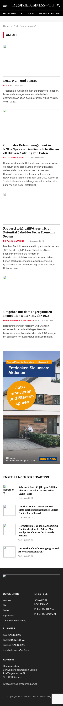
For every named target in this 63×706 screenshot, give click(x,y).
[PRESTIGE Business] (33, 5)
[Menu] (5, 5)
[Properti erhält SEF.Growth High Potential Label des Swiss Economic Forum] (31, 209)
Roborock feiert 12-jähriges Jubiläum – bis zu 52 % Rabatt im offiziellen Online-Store (38, 490)
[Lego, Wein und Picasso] (31, 61)
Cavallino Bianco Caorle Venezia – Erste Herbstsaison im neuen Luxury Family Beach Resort (38, 510)
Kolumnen (28, 13)
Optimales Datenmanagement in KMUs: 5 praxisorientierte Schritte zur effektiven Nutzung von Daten (31, 149)
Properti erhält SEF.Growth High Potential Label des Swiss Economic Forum (29, 232)
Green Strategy (50, 13)
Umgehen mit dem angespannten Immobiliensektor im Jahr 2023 (27, 314)
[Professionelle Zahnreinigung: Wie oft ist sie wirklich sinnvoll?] (9, 552)
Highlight (10, 13)
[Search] (58, 5)
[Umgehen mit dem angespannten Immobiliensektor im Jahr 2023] (31, 292)
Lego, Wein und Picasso (20, 81)
